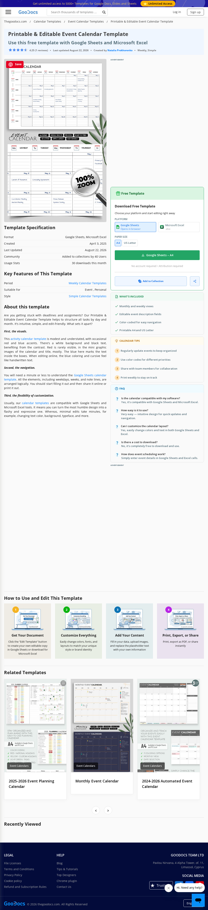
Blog (60, 863)
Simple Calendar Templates (87, 296)
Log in (177, 12)
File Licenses (12, 863)
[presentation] (96, 810)
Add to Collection (153, 281)
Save (18, 64)
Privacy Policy (13, 875)
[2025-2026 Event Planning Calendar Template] (35, 725)
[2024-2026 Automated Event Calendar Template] (169, 725)
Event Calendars (19, 766)
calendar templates (35, 403)
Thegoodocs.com (16, 21)
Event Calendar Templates (86, 21)
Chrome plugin (67, 881)
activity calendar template (28, 339)
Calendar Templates (48, 21)
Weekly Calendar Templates (87, 283)
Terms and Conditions (19, 869)
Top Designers (66, 875)
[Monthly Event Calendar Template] (102, 725)
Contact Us (64, 887)
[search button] (104, 12)
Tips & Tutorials (67, 869)
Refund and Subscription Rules (25, 887)
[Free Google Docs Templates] (28, 12)
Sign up (195, 12)
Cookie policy (13, 881)
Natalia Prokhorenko (119, 50)
